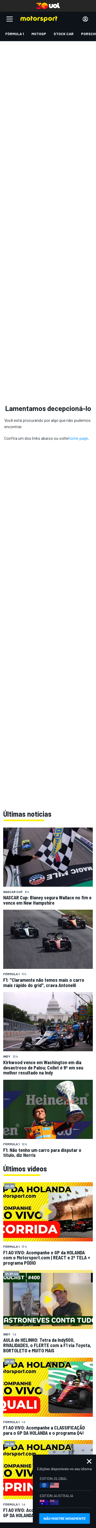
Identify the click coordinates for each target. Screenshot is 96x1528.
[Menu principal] (9, 19)
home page (78, 438)
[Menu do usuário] (85, 19)
